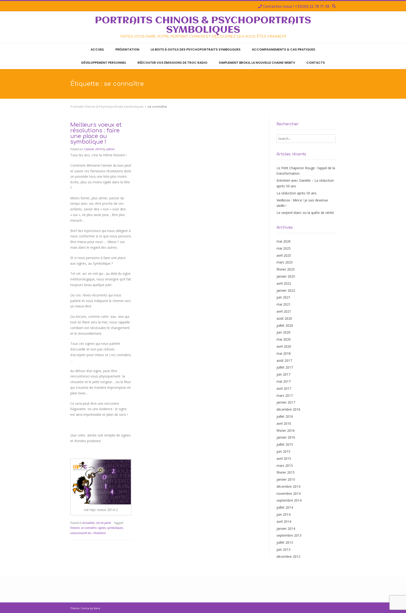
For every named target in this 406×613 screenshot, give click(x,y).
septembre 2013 (289, 535)
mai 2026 (284, 241)
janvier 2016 (286, 437)
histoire (75, 528)
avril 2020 (284, 346)
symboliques (115, 528)
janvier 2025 (286, 276)
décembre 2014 (288, 486)
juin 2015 (283, 451)
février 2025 (286, 269)
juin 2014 (283, 514)
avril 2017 (284, 388)
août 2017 (284, 360)
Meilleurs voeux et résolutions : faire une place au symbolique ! (96, 133)
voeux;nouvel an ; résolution (88, 533)
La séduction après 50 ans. (297, 193)
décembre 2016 (288, 409)
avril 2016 (284, 423)
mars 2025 (285, 262)
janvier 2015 (286, 479)
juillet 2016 (285, 416)
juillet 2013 (285, 542)
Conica (85, 608)
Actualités (88, 523)
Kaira (97, 608)
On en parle (103, 523)
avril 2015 (284, 458)
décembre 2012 (288, 556)
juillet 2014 (285, 507)
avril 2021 (284, 311)
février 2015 (286, 472)
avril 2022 (284, 283)
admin (110, 149)
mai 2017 (284, 381)
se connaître (89, 528)
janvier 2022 (286, 290)
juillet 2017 (285, 367)
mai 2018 (284, 353)
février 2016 (286, 430)
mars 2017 (285, 395)
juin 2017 (283, 374)
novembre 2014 (289, 493)
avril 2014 (284, 521)
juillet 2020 (285, 325)
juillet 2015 (285, 444)
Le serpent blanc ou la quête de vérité (305, 212)
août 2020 (284, 318)
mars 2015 (285, 465)
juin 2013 (283, 549)
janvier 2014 (286, 528)
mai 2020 (284, 339)
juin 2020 (283, 332)
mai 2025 (284, 248)
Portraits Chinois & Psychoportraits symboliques (203, 25)
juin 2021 (283, 297)
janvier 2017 (286, 402)
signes (102, 528)
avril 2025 (284, 255)
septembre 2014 (289, 500)
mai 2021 (284, 304)
